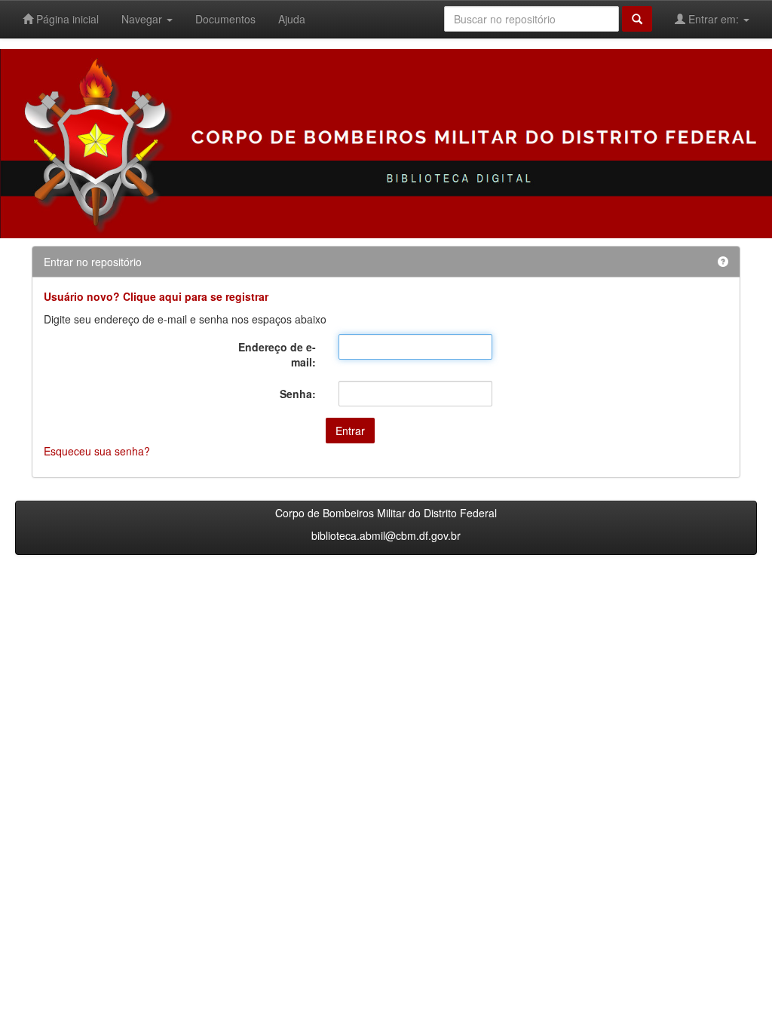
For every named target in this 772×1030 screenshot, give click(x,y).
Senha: (298, 393)
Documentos (225, 18)
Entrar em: (713, 18)
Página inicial (66, 18)
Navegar (143, 18)
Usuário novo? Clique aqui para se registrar (156, 296)
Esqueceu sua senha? (97, 450)
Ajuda (291, 18)
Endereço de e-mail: (277, 354)
